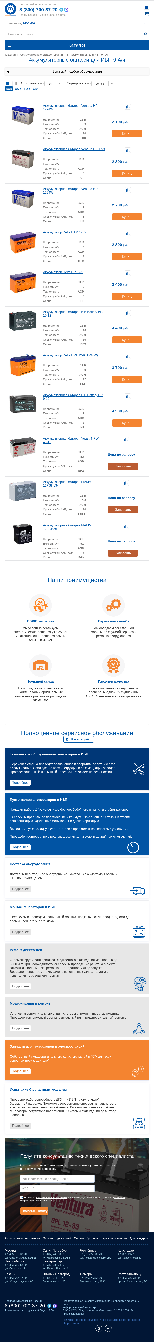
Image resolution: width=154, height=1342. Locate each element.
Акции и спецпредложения (22, 1238)
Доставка (92, 1238)
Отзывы (48, 1238)
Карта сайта (71, 1323)
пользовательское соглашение (51, 1197)
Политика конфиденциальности (82, 1319)
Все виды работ (81, 739)
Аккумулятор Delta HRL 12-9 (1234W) (70, 355)
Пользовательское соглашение (122, 1319)
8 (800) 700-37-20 (38, 9)
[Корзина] (146, 14)
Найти (145, 34)
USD (18, 88)
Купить (127, 133)
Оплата (79, 1238)
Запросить (123, 466)
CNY (36, 88)
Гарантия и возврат (114, 1238)
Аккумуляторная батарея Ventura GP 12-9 (74, 149)
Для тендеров (139, 1238)
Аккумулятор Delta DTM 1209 (64, 232)
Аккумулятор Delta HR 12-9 (63, 272)
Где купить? (63, 1238)
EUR (27, 88)
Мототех (10, 9)
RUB (9, 88)
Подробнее (20, 782)
